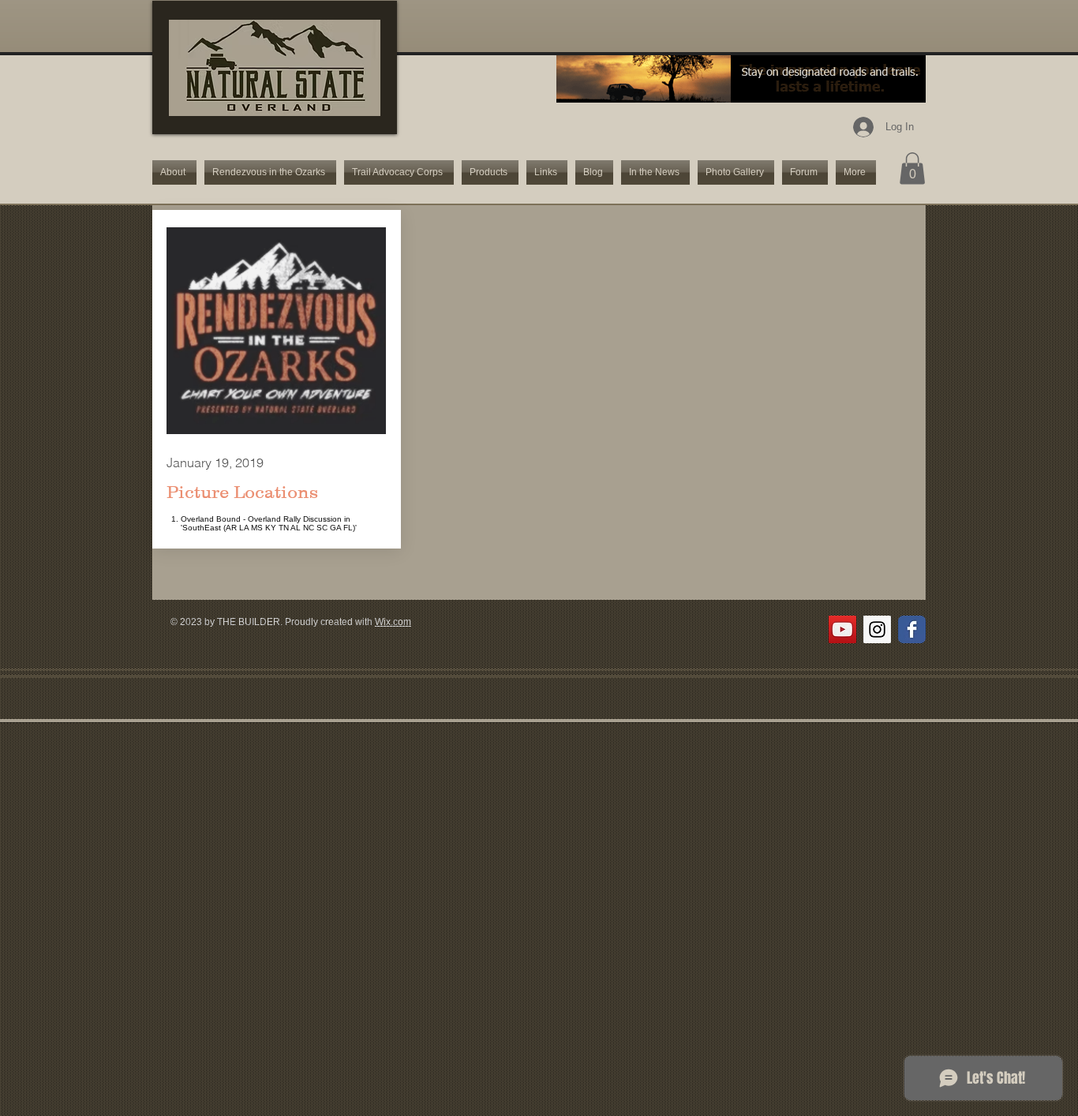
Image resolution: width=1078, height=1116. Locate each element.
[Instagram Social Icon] (877, 629)
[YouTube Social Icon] (842, 629)
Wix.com (393, 621)
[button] (912, 168)
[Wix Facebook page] (912, 629)
